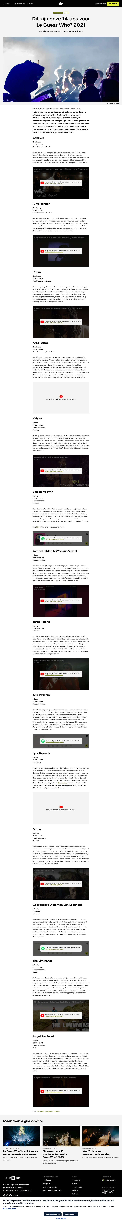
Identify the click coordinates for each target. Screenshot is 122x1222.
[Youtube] (17, 1195)
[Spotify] (4, 1195)
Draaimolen (62, 783)
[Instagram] (7, 1195)
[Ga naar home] (61, 4)
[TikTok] (13, 1195)
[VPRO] (108, 1192)
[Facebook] (10, 1195)
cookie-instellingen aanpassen (54, 183)
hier (37, 527)
